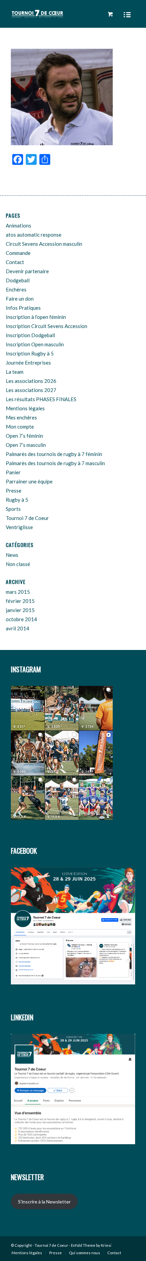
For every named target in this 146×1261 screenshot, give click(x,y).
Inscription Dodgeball (30, 335)
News (12, 555)
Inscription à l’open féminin (36, 317)
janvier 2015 (20, 610)
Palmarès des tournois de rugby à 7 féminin (54, 454)
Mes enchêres (21, 417)
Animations (18, 225)
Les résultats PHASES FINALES (41, 399)
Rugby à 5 (17, 500)
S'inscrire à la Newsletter (44, 1201)
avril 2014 (17, 628)
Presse (13, 490)
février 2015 (20, 601)
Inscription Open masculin (35, 344)
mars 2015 (18, 592)
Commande (18, 253)
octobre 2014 (21, 619)
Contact (15, 262)
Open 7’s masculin (26, 445)
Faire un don (20, 299)
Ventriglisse (19, 527)
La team (14, 372)
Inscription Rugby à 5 (30, 353)
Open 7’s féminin (24, 436)
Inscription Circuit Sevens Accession (46, 326)
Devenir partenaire (27, 271)
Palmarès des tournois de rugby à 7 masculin (55, 463)
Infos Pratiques (23, 308)
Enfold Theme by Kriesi (91, 1245)
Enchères (16, 289)
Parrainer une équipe (29, 481)
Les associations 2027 (31, 390)
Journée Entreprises (28, 363)
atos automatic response (33, 235)
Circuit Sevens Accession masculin (44, 244)
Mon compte (20, 426)
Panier (13, 472)
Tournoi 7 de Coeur (27, 518)
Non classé (18, 564)
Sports (13, 509)
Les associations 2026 (31, 381)
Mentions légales (25, 408)
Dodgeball (18, 280)
